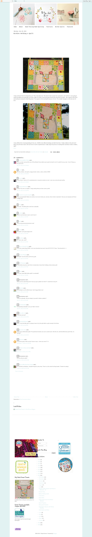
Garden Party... (42, 491)
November (41, 479)
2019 (39, 459)
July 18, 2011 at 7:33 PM (22, 275)
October (41, 481)
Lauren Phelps (22, 254)
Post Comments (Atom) (25, 399)
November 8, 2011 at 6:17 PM (23, 351)
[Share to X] (56, 152)
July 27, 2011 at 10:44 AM (23, 335)
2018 (39, 461)
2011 (39, 475)
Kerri (20, 271)
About (21, 27)
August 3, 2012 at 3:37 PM (23, 368)
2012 (39, 473)
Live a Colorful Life (24, 246)
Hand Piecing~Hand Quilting (34, 27)
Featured (70, 27)
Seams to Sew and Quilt (25, 347)
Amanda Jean (22, 329)
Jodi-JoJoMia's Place (24, 160)
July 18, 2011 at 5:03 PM (22, 258)
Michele (21, 288)
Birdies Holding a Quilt (44, 493)
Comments (40, 445)
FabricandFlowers (23, 186)
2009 (39, 524)
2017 (39, 463)
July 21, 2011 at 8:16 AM (22, 300)
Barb (20, 221)
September (41, 483)
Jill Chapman (22, 263)
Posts (39, 443)
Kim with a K (22, 313)
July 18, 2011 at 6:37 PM (22, 266)
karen (20, 169)
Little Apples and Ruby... (44, 509)
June (40, 512)
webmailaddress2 (23, 321)
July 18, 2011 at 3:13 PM (22, 241)
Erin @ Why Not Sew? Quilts (36, 151)
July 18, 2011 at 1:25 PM (22, 208)
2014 (39, 469)
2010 (39, 522)
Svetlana (21, 238)
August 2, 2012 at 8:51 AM (23, 360)
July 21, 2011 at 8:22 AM (22, 308)
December (41, 477)
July (40, 486)
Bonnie (20, 178)
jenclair (20, 213)
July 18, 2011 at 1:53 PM (22, 225)
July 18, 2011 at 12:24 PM (23, 190)
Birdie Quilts (60, 27)
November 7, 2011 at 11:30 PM (24, 343)
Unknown (21, 339)
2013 (39, 471)
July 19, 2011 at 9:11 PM (22, 283)
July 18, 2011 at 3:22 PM (22, 250)
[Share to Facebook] (57, 152)
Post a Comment (19, 371)
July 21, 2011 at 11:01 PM (23, 316)
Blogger (55, 533)
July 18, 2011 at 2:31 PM (22, 233)
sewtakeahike (22, 304)
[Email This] (53, 152)
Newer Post (16, 396)
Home (15, 27)
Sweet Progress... (43, 502)
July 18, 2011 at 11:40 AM (23, 182)
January (41, 520)
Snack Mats (41, 497)
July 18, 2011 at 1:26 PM (22, 216)
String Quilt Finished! (43, 504)
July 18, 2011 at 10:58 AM (23, 173)
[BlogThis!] (55, 152)
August (41, 485)
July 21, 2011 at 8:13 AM (22, 291)
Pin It (15, 148)
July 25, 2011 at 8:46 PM (22, 325)
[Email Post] (51, 151)
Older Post (75, 396)
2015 (39, 467)
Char (20, 204)
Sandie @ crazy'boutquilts (25, 194)
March (40, 518)
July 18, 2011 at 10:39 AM (23, 165)
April (40, 516)
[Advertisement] (46, 46)
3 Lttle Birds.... (42, 495)
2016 (39, 465)
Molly (20, 229)
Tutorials (49, 27)
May (40, 514)
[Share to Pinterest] (59, 152)
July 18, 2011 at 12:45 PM (23, 200)
